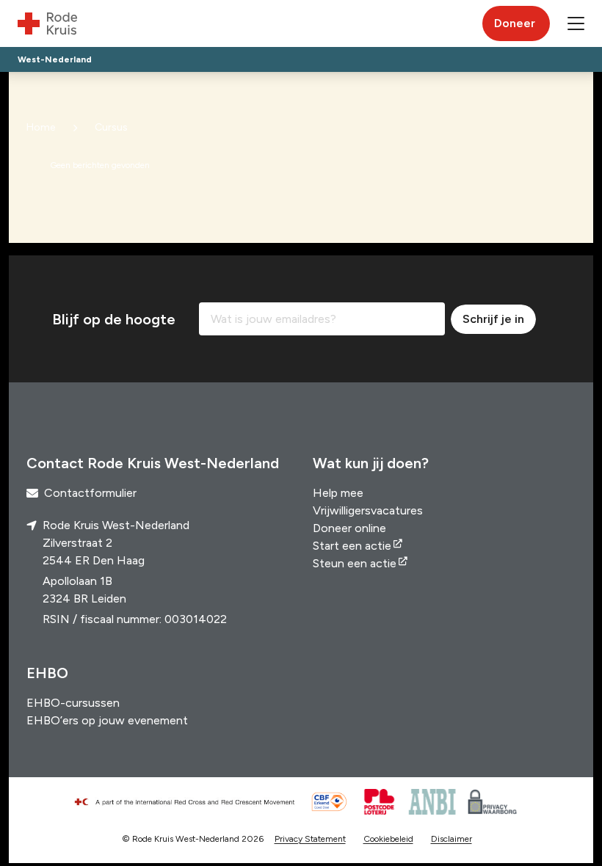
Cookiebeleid (388, 839)
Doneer (514, 23)
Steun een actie (354, 563)
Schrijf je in (493, 319)
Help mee (338, 493)
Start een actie (352, 546)
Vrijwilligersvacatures (368, 510)
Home (40, 127)
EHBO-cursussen (73, 703)
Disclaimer (451, 839)
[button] (575, 23)
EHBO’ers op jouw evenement (107, 720)
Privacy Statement (310, 839)
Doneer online (349, 528)
